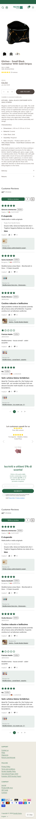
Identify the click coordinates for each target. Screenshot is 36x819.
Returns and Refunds (8, 757)
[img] (18, 428)
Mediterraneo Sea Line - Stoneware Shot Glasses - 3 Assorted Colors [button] (14, 285)
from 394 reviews (18, 430)
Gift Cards (5, 790)
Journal (4, 785)
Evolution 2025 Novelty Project (11, 776)
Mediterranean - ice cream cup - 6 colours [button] (13, 405)
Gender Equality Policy (9, 771)
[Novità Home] (18, 7)
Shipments (5, 755)
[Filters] (28, 199)
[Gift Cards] (7, 7)
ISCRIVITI (18, 491)
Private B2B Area (7, 788)
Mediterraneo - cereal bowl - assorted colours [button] (14, 360)
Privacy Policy (6, 766)
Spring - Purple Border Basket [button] (18, 322)
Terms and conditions (8, 769)
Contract (4, 792)
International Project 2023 (10, 774)
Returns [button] (4, 176)
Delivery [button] (4, 171)
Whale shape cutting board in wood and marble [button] (13, 248)
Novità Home (17, 813)
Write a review (13, 199)
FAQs (3, 752)
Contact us (5, 750)
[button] (3, 7)
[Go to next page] (25, 411)
